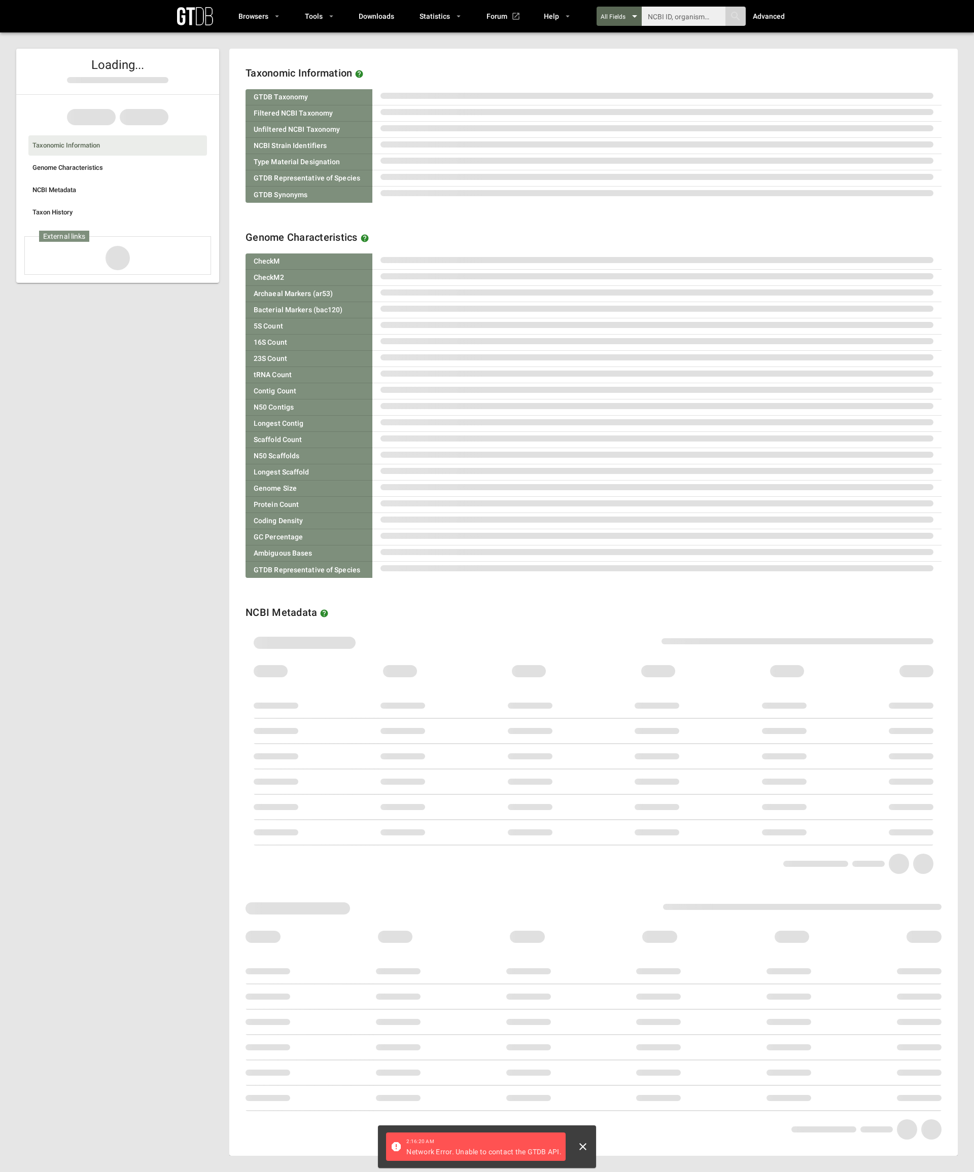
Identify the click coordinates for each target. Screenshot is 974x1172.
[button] (258, 16)
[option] (117, 145)
